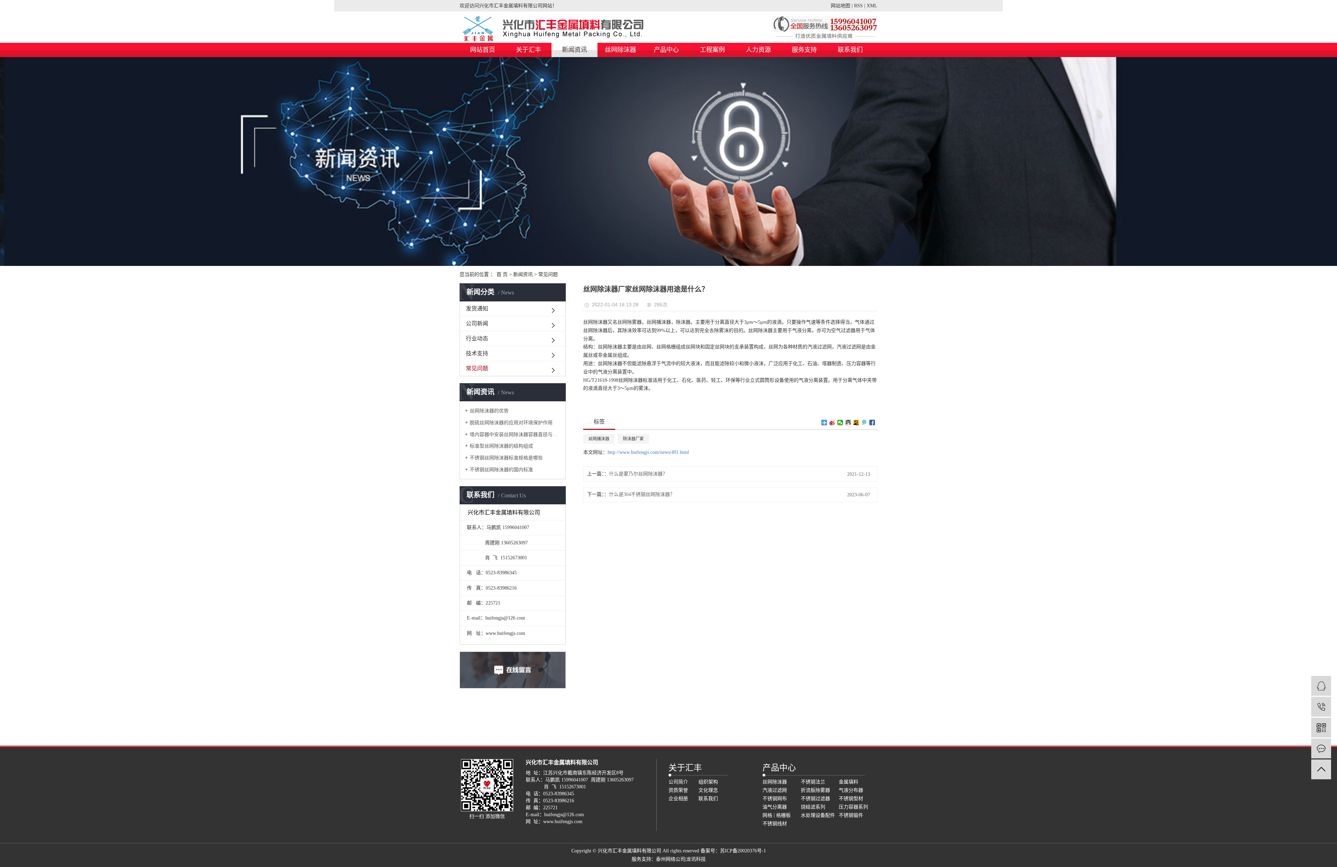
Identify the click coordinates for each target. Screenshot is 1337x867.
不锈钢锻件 (851, 815)
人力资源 (758, 49)
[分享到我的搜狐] (856, 422)
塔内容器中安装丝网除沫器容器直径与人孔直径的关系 (515, 434)
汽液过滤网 (775, 790)
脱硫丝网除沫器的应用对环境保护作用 (511, 422)
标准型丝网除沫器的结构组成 (501, 446)
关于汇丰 (528, 49)
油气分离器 (775, 807)
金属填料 (848, 782)
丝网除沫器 (620, 49)
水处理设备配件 (818, 815)
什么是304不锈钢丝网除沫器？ (642, 494)
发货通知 (477, 309)
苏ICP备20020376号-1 (743, 850)
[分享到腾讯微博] (864, 422)
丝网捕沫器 (598, 438)
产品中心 (666, 49)
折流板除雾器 (815, 790)
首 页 (502, 274)
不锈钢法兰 (813, 782)
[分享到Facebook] (872, 422)
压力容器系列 (853, 807)
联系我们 (850, 49)
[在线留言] (1321, 748)
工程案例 (712, 49)
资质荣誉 (678, 790)
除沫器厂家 (633, 438)
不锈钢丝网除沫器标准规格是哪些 (506, 457)
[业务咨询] (1321, 686)
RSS (858, 5)
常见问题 (548, 274)
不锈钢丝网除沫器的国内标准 (501, 469)
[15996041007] (1321, 707)
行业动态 (477, 338)
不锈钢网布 (775, 798)
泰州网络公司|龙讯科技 (681, 859)
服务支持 (804, 49)
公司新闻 (477, 323)
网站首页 (482, 49)
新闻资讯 (574, 49)
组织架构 (708, 782)
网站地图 (840, 5)
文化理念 (708, 790)
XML (872, 5)
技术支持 (477, 353)
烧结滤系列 (813, 807)
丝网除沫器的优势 (489, 410)
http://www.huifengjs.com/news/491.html (648, 452)
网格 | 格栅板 (777, 815)
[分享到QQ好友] (848, 422)
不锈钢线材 (775, 823)
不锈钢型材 (851, 798)
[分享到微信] (840, 422)
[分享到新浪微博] (832, 422)
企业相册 (678, 798)
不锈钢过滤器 (815, 798)
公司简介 (678, 782)
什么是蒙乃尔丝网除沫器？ (638, 473)
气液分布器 (851, 790)
